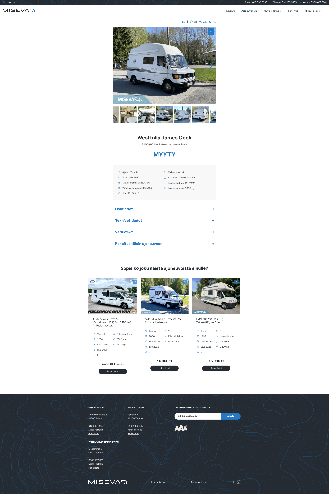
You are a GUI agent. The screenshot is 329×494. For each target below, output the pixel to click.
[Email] (195, 21)
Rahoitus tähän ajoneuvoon (138, 243)
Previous (117, 65)
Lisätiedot (124, 209)
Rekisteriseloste (159, 482)
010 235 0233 (95, 426)
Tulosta (203, 22)
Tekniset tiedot (128, 220)
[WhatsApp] (191, 21)
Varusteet (124, 232)
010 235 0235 (135, 426)
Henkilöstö (93, 433)
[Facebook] (187, 21)
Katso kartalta (95, 429)
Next (211, 65)
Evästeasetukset (199, 482)
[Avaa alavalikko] (258, 10)
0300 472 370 (95, 460)
